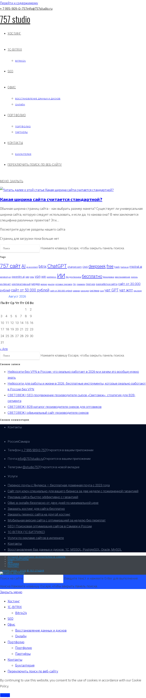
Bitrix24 (21, 613)
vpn (37, 276)
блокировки (108, 277)
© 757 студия (35, 570)
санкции (85, 291)
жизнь (134, 277)
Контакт (13, 566)
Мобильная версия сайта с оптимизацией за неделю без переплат (57, 520)
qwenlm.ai (18, 276)
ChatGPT (57, 266)
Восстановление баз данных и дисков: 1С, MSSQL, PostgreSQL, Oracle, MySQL (65, 549)
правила (81, 284)
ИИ (61, 276)
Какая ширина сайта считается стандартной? (51, 199)
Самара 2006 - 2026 (13, 570)
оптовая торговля (63, 284)
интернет (5, 284)
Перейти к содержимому (19, 3)
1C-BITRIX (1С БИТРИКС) (26, 532)
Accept (5, 695)
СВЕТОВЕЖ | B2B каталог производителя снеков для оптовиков (55, 407)
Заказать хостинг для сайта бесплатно (36, 509)
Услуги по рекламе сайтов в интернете (36, 538)
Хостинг (14, 601)
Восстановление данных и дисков (41, 630)
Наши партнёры (18, 559)
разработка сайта (106, 284)
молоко (43, 284)
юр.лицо (138, 291)
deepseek (97, 266)
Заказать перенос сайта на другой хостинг (39, 514)
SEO (10, 561)
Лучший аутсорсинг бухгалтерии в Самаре (37, 556)
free (109, 266)
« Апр (4, 349)
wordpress (51, 277)
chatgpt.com (75, 266)
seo (27, 276)
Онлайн (20, 636)
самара (76, 291)
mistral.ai (135, 267)
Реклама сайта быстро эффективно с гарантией (43, 497)
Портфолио (16, 642)
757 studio (15, 19)
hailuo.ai (125, 267)
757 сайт (10, 266)
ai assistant (32, 267)
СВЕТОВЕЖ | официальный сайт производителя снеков (48, 413)
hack (117, 266)
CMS (85, 266)
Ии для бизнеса (73, 277)
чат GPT (111, 290)
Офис (11, 624)
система (94, 290)
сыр (102, 291)
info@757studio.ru (39, 8)
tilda (32, 277)
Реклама (13, 563)
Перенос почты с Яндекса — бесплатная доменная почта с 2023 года (59, 485)
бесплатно (92, 276)
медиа (35, 284)
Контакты (15, 543)
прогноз (90, 284)
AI (23, 266)
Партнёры (23, 653)
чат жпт (126, 290)
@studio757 (30, 467)
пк (74, 284)
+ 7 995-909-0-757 (13, 8)
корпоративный (21, 284)
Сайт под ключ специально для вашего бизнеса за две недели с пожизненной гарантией (73, 491)
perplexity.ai (5, 277)
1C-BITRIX (15, 607)
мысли (51, 284)
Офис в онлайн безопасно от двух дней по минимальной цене (53, 503)
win (43, 276)
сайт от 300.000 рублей (61, 291)
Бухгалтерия (24, 665)
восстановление (122, 277)
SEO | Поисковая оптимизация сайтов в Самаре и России (50, 526)
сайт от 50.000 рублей (30, 290)
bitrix (43, 266)
